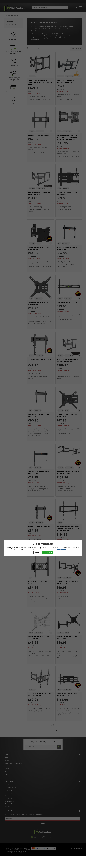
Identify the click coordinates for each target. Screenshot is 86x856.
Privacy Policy (8, 790)
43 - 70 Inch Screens (10, 804)
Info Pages (7, 806)
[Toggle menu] (80, 8)
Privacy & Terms (61, 549)
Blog (6, 795)
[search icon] (66, 8)
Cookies (7, 768)
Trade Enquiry (8, 793)
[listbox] (76, 49)
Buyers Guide (8, 798)
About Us (7, 757)
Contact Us (8, 766)
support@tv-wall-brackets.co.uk (43, 837)
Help (6, 771)
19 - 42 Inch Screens (10, 801)
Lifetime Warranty (9, 777)
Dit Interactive (79, 848)
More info (53, 2)
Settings (37, 552)
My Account (8, 784)
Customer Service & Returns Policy (14, 763)
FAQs (6, 774)
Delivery (7, 760)
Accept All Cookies (47, 552)
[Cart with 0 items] (77, 7)
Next (56, 730)
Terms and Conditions (10, 787)
